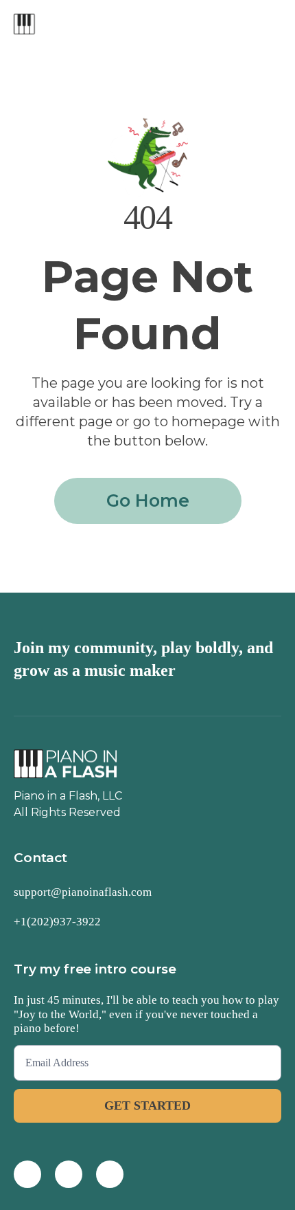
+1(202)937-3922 (57, 921)
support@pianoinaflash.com (83, 892)
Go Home (147, 500)
